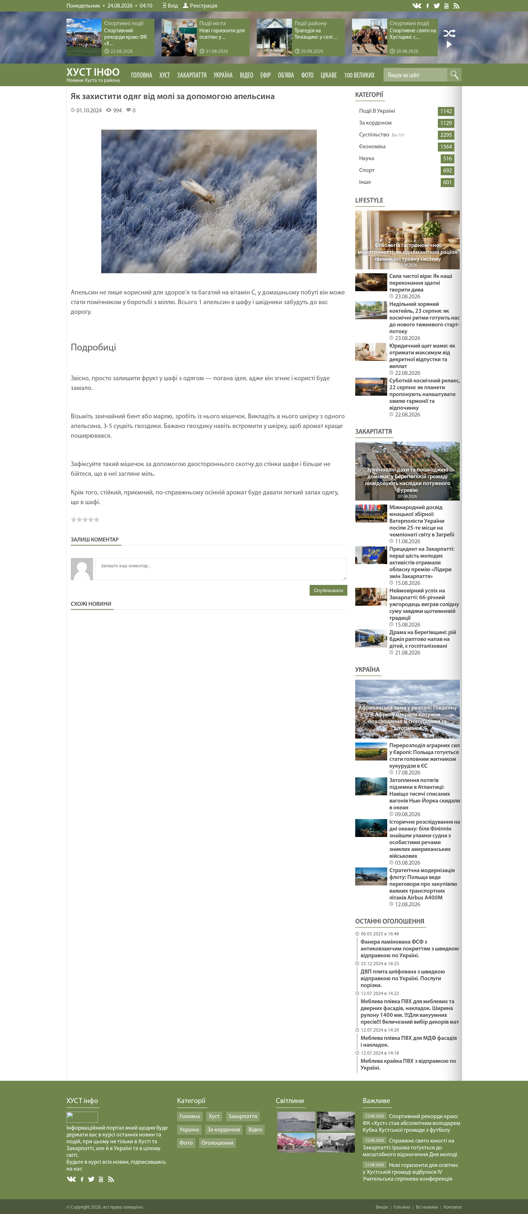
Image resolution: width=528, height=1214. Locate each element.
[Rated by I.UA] (82, 1121)
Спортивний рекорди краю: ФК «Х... (125, 37)
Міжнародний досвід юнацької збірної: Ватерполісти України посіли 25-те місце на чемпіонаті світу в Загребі (421, 521)
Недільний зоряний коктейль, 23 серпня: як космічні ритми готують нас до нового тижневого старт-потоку (424, 318)
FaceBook (82, 1179)
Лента (458, 5)
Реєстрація (203, 6)
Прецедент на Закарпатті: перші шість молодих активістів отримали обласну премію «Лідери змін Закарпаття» (421, 563)
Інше (365, 182)
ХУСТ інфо (93, 75)
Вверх (382, 1207)
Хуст (164, 75)
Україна (223, 75)
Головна (141, 75)
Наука (366, 159)
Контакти (453, 1207)
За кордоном (375, 123)
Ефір (265, 75)
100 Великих (359, 75)
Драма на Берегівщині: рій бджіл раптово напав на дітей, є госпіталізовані (422, 639)
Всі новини (427, 1207)
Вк (71, 1179)
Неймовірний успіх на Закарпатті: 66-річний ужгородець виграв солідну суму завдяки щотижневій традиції (424, 604)
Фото (307, 75)
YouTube (447, 5)
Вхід (173, 6)
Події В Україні (377, 111)
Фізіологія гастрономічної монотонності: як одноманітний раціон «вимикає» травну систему (408, 252)
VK (417, 6)
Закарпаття (192, 75)
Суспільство (374, 135)
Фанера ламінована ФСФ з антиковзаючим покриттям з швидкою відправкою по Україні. (410, 949)
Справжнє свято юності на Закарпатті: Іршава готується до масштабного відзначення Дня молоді (410, 1148)
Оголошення (217, 1143)
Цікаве (329, 75)
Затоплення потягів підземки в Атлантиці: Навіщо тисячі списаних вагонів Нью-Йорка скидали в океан (424, 794)
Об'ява (286, 75)
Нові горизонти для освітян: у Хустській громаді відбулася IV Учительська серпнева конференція (410, 1172)
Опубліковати (328, 590)
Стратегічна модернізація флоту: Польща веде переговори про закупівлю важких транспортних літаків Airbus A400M (423, 884)
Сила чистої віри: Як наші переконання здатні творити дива (420, 283)
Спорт (367, 170)
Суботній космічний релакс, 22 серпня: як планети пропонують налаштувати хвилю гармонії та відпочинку (424, 394)
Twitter (437, 6)
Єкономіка (372, 147)
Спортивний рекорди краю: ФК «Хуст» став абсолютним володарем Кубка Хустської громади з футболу (411, 1123)
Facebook (428, 5)
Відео (246, 75)
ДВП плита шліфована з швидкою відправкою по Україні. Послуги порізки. (403, 979)
